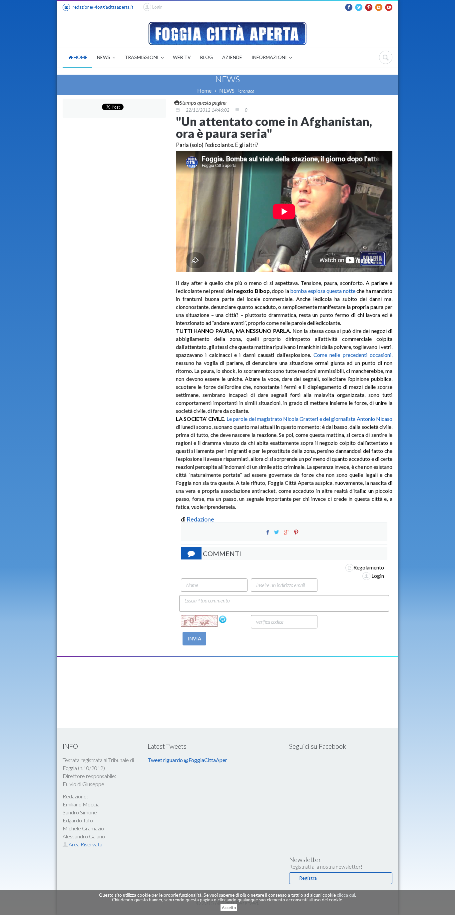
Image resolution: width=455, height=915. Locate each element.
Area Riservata (85, 844)
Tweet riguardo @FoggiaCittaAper (187, 760)
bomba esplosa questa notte (322, 291)
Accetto (229, 907)
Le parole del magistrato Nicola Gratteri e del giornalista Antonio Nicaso (309, 419)
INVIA (194, 638)
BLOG (206, 57)
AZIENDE (232, 57)
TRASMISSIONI (142, 57)
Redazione (201, 519)
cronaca (246, 91)
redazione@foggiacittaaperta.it (103, 7)
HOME (80, 57)
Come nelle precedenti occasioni (352, 355)
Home (204, 90)
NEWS (104, 57)
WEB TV (182, 57)
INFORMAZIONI (269, 57)
